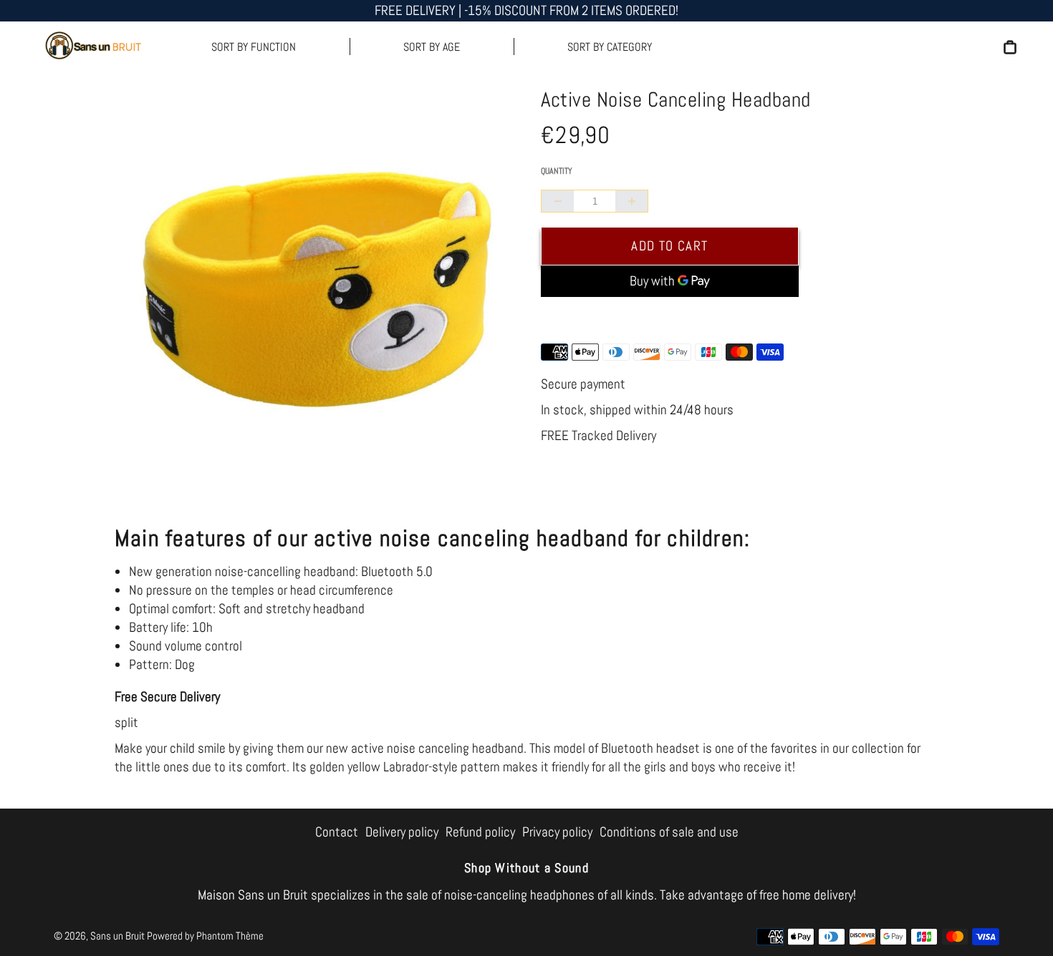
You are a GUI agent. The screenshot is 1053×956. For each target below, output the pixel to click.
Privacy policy (557, 832)
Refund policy (480, 832)
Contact (336, 832)
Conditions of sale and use (669, 832)
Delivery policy (401, 832)
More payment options (670, 317)
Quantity (556, 171)
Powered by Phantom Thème (205, 935)
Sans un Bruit (117, 935)
